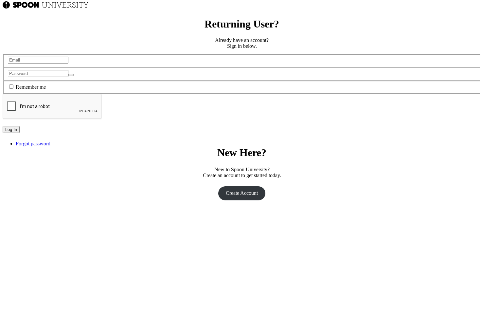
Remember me (31, 87)
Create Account (242, 193)
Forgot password (33, 143)
